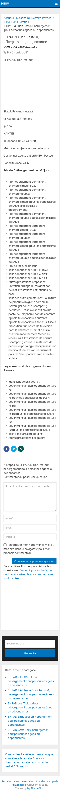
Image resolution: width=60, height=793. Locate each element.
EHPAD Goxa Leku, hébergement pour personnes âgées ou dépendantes (29, 734)
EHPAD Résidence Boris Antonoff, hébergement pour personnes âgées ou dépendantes (31, 694)
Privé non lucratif (17, 52)
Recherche (30, 653)
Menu (5, 3)
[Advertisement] (29, 86)
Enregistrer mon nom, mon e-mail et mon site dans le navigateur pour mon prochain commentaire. (29, 549)
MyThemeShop (35, 788)
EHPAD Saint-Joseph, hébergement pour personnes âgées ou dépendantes (30, 720)
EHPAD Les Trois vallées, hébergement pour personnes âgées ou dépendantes (31, 707)
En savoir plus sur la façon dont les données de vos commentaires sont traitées (28, 574)
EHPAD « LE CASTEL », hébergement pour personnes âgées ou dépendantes (31, 681)
